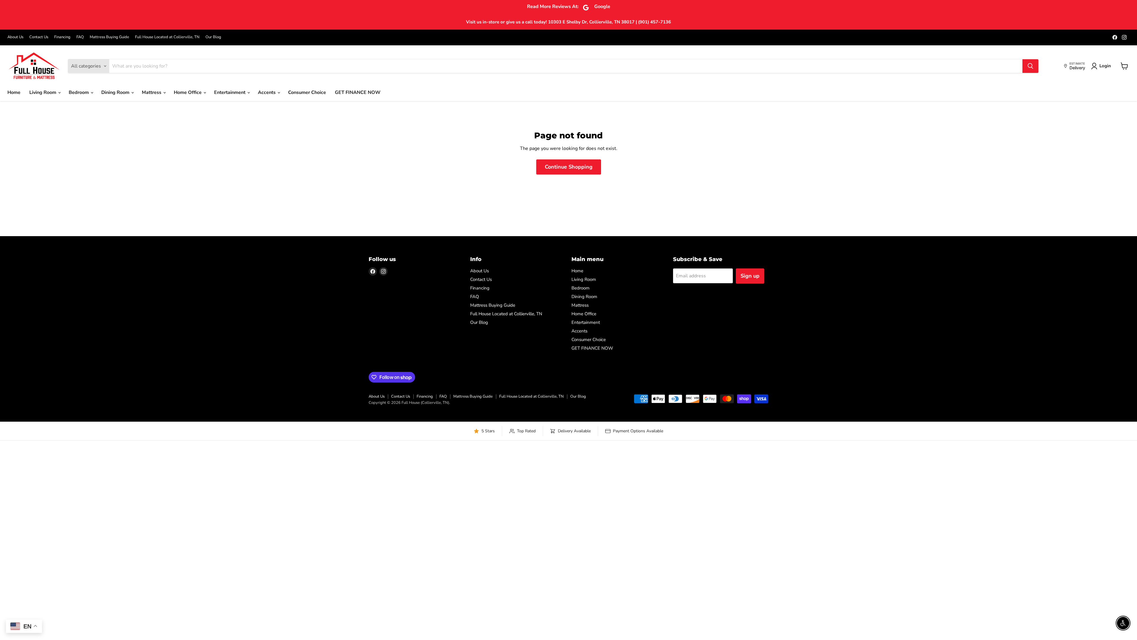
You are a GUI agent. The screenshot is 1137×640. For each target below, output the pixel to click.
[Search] (1030, 66)
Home (13, 92)
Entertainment (230, 92)
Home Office (188, 92)
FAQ (80, 37)
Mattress (152, 92)
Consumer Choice (307, 92)
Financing (62, 37)
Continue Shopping (568, 166)
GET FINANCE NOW (357, 92)
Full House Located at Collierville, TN (167, 37)
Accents (267, 92)
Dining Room (116, 92)
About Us (15, 37)
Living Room (43, 92)
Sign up (750, 275)
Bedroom (79, 92)
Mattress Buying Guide (109, 37)
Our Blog (213, 37)
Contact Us (38, 37)
